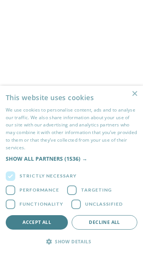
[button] (71, 159)
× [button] (134, 94)
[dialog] (71, 170)
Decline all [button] (104, 222)
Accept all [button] (36, 222)
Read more (38, 147)
